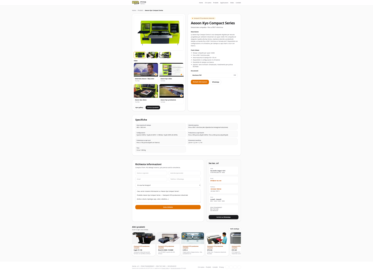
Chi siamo (208, 3)
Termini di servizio (175, 268)
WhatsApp (215, 82)
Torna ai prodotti (153, 107)
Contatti (238, 3)
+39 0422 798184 (215, 189)
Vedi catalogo (234, 229)
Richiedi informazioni (200, 82)
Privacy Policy (165, 268)
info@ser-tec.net (215, 181)
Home (201, 3)
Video (232, 3)
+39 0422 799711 (215, 191)
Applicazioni (224, 3)
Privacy (221, 267)
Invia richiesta (168, 207)
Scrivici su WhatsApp (224, 217)
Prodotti (215, 3)
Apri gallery (139, 107)
